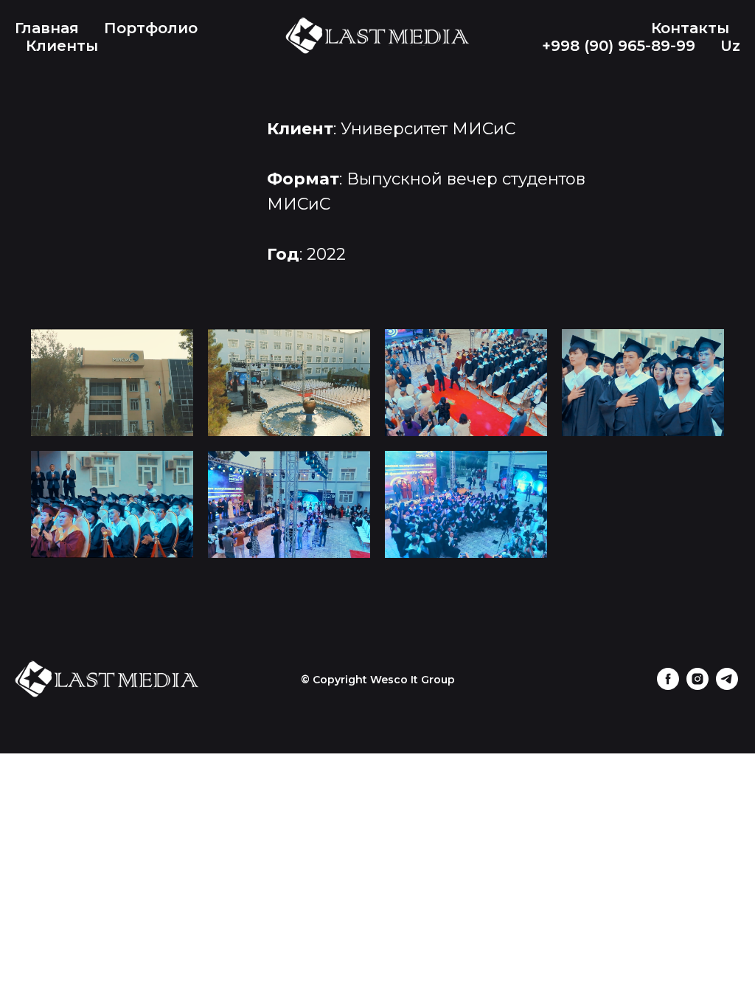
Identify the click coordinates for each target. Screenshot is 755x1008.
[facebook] (668, 686)
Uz (730, 46)
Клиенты (62, 46)
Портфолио (151, 28)
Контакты (690, 28)
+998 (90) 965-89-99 (618, 46)
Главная (47, 28)
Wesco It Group (412, 679)
